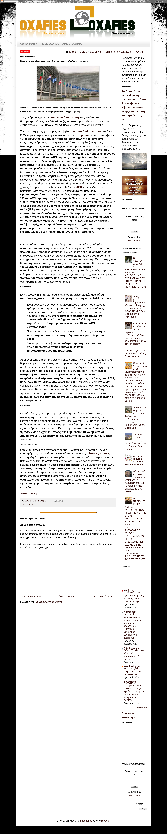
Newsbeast (130, 611)
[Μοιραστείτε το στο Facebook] (60, 501)
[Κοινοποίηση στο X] (59, 501)
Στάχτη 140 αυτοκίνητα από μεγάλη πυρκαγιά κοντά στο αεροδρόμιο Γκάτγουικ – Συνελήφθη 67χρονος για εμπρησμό (132, 626)
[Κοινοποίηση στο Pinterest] (62, 501)
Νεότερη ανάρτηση (31, 596)
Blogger (105, 820)
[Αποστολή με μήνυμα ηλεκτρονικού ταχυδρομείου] (55, 501)
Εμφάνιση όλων (140, 707)
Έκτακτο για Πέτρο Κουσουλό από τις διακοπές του (135, 353)
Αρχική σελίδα (28, 43)
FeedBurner (134, 240)
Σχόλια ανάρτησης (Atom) (48, 601)
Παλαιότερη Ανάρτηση (103, 596)
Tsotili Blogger (132, 666)
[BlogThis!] (57, 501)
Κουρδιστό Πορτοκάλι (130, 682)
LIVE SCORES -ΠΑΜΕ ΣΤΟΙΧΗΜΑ (62, 43)
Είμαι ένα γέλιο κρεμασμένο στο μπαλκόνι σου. (132, 671)
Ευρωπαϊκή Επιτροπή (65, 117)
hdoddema (86, 820)
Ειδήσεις (129, 590)
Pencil (24, 505)
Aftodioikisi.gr (132, 648)
